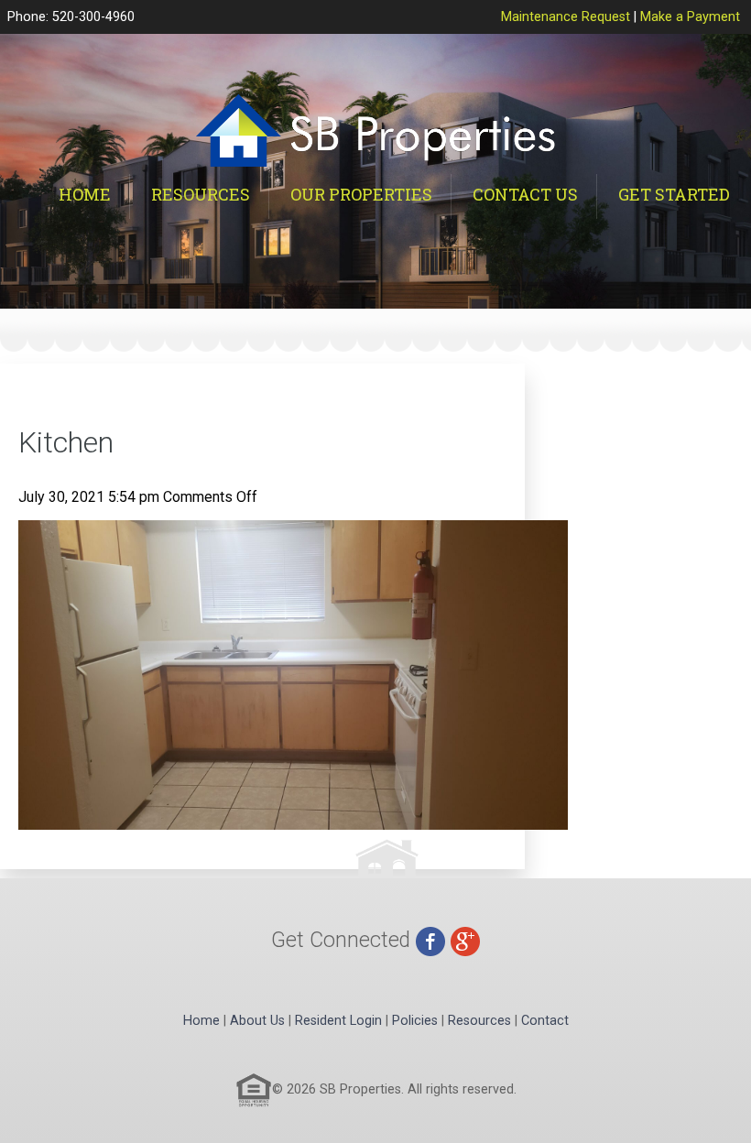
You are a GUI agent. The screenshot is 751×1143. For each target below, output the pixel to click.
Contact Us (525, 194)
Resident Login (338, 1021)
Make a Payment (690, 17)
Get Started (674, 194)
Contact (545, 1021)
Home (85, 194)
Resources (200, 194)
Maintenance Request (565, 17)
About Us (257, 1021)
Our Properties (361, 194)
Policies (415, 1021)
